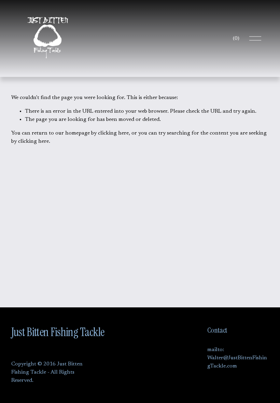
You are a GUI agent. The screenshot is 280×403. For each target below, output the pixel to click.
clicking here (113, 133)
